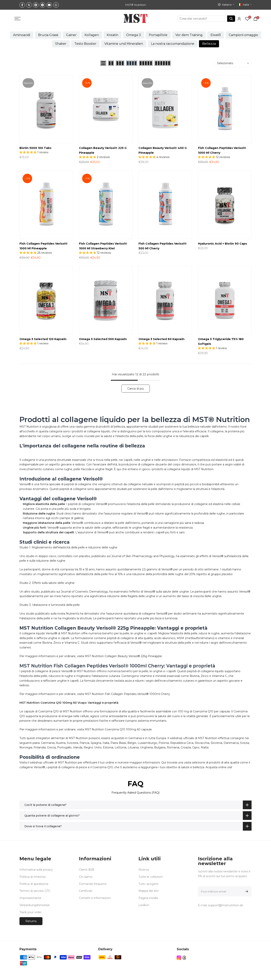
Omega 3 (133, 35)
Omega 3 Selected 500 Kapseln (103, 339)
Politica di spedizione (33, 884)
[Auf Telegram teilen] (42, 5)
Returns (31, 921)
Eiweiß (215, 35)
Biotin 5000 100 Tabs (35, 148)
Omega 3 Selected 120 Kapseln (42, 339)
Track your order (30, 912)
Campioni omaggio (243, 35)
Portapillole (158, 35)
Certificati (85, 891)
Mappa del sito (148, 891)
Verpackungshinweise (34, 905)
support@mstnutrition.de (225, 905)
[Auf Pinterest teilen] (35, 5)
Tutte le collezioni (150, 877)
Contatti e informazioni (95, 898)
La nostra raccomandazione (172, 44)
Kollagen (92, 35)
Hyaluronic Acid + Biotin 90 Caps (222, 243)
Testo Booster (85, 44)
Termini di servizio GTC (34, 891)
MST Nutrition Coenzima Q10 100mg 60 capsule (118, 729)
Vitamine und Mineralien (123, 44)
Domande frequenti (93, 884)
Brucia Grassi (48, 35)
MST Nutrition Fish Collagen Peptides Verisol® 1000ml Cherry (127, 694)
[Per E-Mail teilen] (49, 5)
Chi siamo (85, 877)
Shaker (60, 44)
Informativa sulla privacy (36, 869)
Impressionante (30, 898)
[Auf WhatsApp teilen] (56, 5)
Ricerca (143, 869)
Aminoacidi (21, 35)
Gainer (71, 35)
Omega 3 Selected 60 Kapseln (161, 339)
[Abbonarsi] (246, 891)
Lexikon (143, 905)
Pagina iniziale (148, 898)
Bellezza (209, 44)
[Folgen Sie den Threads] (184, 957)
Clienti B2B (86, 869)
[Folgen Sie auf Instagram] (179, 957)
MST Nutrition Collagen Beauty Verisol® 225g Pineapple (123, 656)
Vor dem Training (189, 35)
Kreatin (112, 35)
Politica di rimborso (32, 877)
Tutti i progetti (148, 884)
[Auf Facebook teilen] (22, 5)
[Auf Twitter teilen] (29, 5)
